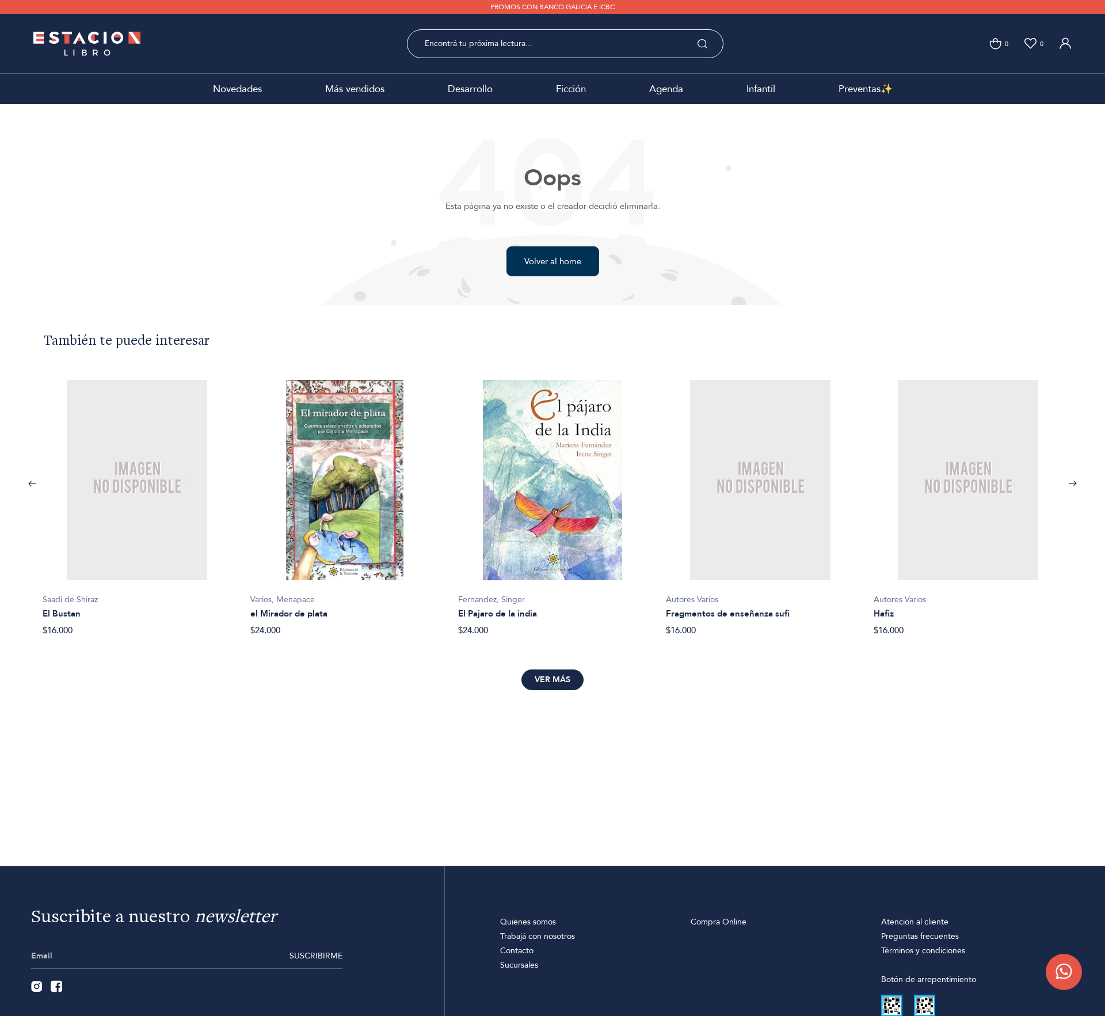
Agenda (666, 89)
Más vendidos (354, 89)
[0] (995, 43)
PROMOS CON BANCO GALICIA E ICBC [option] (552, 7)
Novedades (237, 89)
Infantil (760, 89)
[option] (137, 501)
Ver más (552, 679)
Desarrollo (470, 89)
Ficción (571, 89)
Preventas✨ (866, 89)
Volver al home (552, 261)
